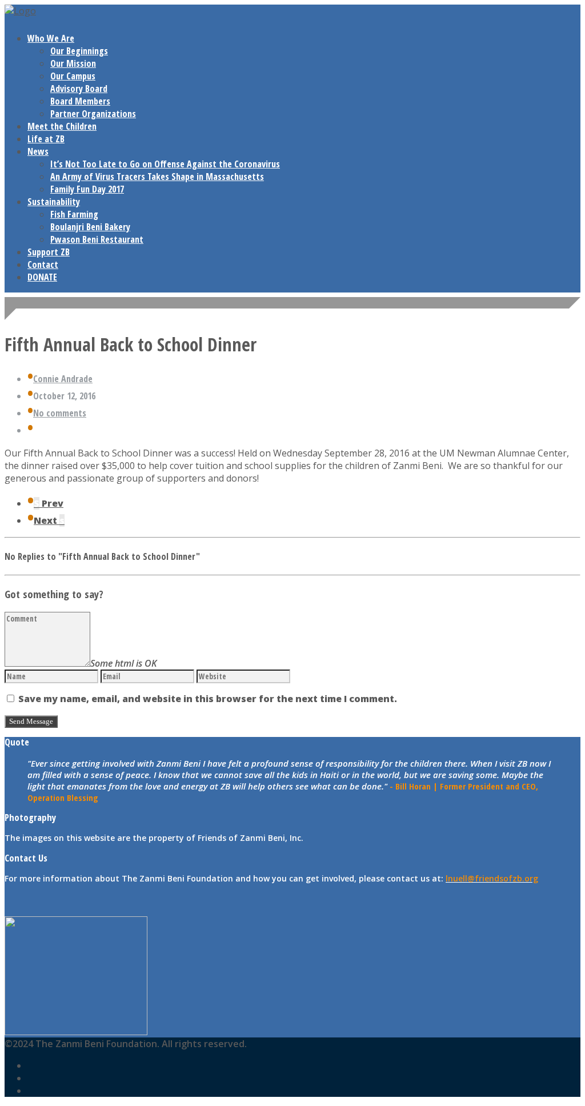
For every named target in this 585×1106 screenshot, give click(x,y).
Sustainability (53, 201)
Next (49, 520)
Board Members (80, 101)
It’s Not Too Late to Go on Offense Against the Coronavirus (165, 164)
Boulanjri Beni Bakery (90, 227)
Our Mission (73, 63)
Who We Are (50, 38)
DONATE (42, 277)
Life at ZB (46, 139)
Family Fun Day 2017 (87, 189)
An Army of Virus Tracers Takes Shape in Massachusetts (157, 176)
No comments (59, 413)
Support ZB (48, 252)
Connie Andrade (63, 378)
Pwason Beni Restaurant (96, 239)
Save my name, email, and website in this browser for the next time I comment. (207, 698)
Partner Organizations (93, 113)
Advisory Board (78, 88)
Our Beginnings (79, 51)
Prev (48, 503)
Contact (42, 264)
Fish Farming (74, 214)
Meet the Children (62, 126)
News (38, 151)
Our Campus (72, 76)
